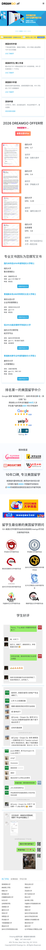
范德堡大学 (5, 907)
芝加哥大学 (28, 891)
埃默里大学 (5, 916)
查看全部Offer (23, 133)
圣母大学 (4, 913)
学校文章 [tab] (23, 879)
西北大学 (27, 897)
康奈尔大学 (5, 910)
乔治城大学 (5, 919)
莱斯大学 (27, 910)
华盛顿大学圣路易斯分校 (33, 903)
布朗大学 (27, 907)
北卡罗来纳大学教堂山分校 (33, 929)
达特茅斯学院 (6, 903)
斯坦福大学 (5, 894)
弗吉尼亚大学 (29, 923)
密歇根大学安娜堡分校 (32, 919)
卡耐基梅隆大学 (7, 923)
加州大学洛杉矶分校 (31, 913)
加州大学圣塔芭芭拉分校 (10, 929)
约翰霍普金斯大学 (7, 897)
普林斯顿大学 (6, 884)
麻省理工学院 (6, 887)
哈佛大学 (27, 887)
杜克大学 (4, 900)
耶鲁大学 (4, 891)
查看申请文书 (23, 286)
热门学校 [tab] (5, 879)
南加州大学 (5, 926)
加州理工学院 (29, 900)
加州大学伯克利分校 (31, 916)
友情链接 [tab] (14, 879)
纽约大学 (27, 926)
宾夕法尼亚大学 (30, 894)
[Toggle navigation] (43, 3)
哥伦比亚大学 (29, 884)
